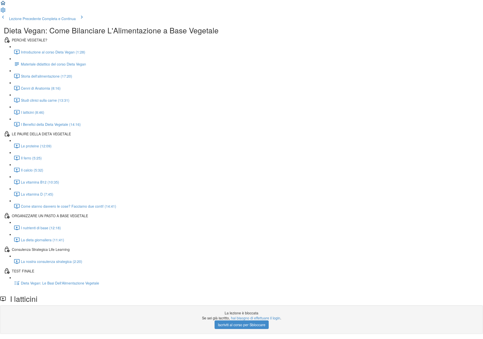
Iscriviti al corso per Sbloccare (241, 324)
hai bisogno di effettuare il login (255, 317)
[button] (3, 4)
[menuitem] (3, 11)
